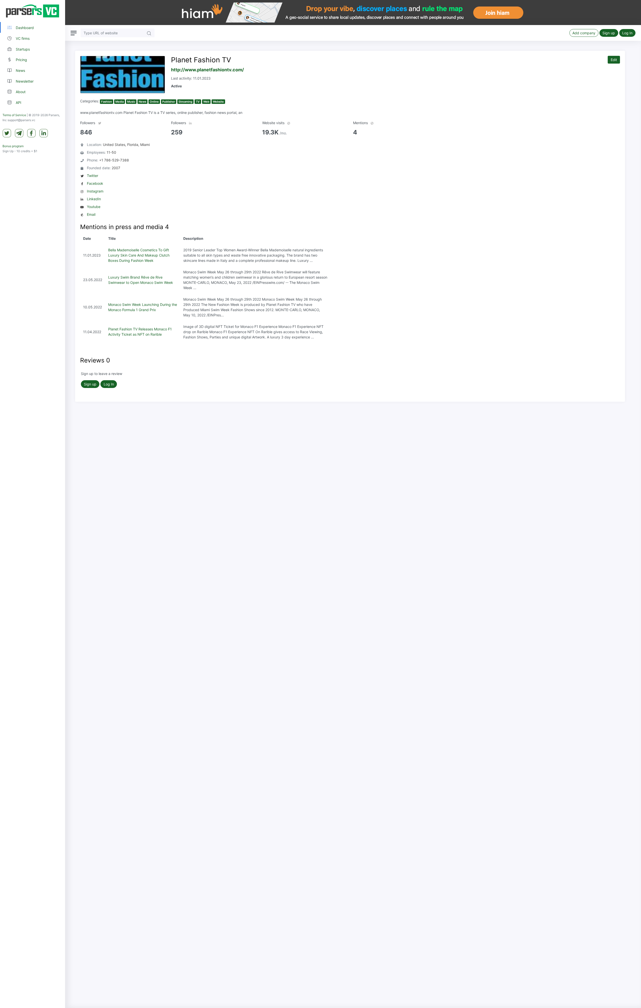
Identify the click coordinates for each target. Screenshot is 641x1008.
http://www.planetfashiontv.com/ (207, 69)
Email (91, 214)
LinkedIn (94, 199)
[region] (32, 504)
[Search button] (148, 33)
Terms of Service (14, 115)
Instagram (95, 191)
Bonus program (13, 146)
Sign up (608, 33)
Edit (614, 60)
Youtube (93, 207)
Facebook (95, 183)
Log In (627, 33)
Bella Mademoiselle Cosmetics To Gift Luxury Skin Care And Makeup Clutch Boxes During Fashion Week (139, 255)
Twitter (92, 175)
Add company (583, 33)
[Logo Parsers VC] (32, 11)
